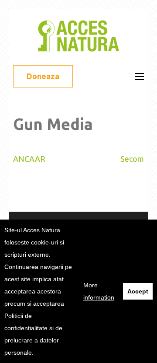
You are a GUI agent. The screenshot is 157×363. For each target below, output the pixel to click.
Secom (132, 158)
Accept (137, 291)
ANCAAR (29, 158)
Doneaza (43, 76)
